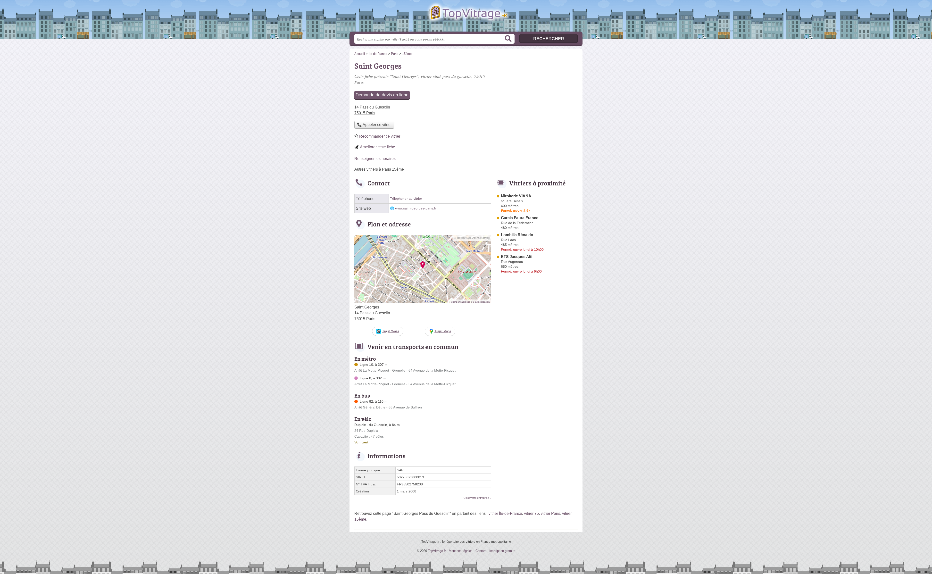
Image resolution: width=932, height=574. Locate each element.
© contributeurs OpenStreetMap (472, 237)
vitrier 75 (531, 513)
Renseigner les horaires (375, 159)
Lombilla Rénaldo (517, 235)
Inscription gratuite (502, 551)
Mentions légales (461, 551)
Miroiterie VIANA (516, 196)
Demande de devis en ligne (382, 94)
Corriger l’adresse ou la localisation (470, 301)
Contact (480, 551)
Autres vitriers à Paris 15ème (379, 169)
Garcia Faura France (519, 218)
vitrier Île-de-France (505, 513)
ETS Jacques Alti (516, 257)
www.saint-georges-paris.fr (415, 208)
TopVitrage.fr (466, 17)
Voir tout (361, 442)
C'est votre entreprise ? (477, 497)
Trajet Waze (390, 331)
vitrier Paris (550, 513)
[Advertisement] (537, 388)
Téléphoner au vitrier (406, 198)
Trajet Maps (442, 331)
